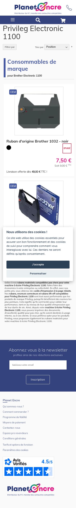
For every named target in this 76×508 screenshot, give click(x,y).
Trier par (39, 47)
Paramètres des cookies (15, 449)
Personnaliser (38, 273)
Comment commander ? (16, 411)
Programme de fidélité (15, 417)
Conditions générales (14, 438)
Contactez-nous (11, 427)
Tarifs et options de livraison (18, 444)
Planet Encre (31, 489)
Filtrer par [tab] (10, 47)
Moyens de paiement (14, 422)
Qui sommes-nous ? (13, 406)
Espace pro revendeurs (15, 433)
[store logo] (38, 8)
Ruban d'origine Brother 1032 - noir (37, 141)
